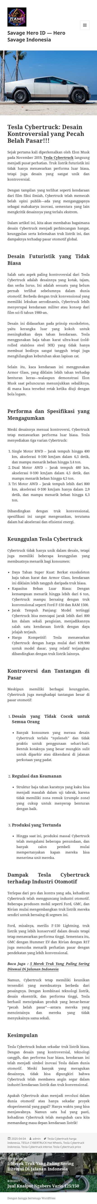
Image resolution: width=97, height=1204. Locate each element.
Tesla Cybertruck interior (36, 1147)
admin (37, 1139)
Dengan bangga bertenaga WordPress (31, 1198)
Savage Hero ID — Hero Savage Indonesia (36, 36)
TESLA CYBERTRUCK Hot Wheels (41, 1143)
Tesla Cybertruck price (67, 1147)
